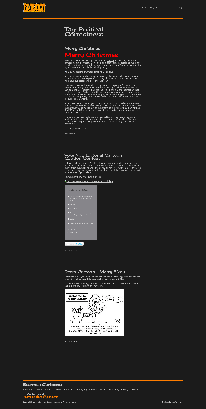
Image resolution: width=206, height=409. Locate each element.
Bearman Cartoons (42, 384)
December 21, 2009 (72, 250)
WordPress (178, 402)
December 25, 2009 (72, 134)
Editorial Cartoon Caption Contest (122, 283)
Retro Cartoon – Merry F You (95, 271)
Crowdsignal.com (72, 232)
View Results (71, 230)
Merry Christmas (82, 48)
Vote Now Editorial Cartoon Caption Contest (93, 157)
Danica (110, 60)
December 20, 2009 (72, 341)
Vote (90, 232)
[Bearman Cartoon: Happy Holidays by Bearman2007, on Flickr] (94, 335)
